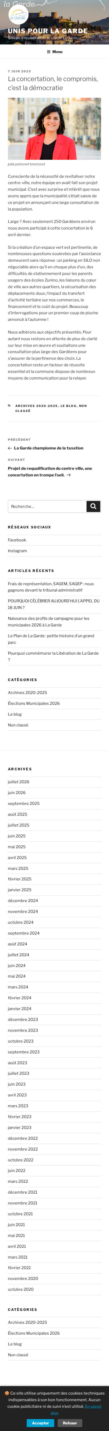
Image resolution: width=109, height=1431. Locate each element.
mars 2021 (18, 1257)
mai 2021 (16, 1235)
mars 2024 (18, 987)
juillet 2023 (18, 1073)
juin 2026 (17, 792)
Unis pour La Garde (48, 31)
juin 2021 (16, 1224)
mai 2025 (17, 846)
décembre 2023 (23, 1019)
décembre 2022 (23, 1138)
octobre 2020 (21, 1289)
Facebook (17, 540)
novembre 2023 (23, 1030)
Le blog (69, 406)
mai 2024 (17, 976)
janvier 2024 (19, 1008)
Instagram (17, 550)
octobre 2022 (20, 1160)
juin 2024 (17, 965)
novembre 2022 (23, 1149)
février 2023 (19, 1116)
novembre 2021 (22, 1203)
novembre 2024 (23, 911)
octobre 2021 (20, 1214)
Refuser (70, 1423)
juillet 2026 (18, 782)
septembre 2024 (24, 933)
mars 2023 (18, 1106)
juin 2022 (16, 1170)
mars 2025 (18, 868)
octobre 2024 (21, 922)
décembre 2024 (23, 900)
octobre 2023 (21, 1041)
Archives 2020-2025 (36, 406)
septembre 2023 (24, 1052)
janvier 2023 (19, 1127)
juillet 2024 (18, 955)
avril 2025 (17, 857)
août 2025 (17, 814)
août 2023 (17, 1063)
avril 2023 (17, 1095)
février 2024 (19, 998)
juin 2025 (17, 836)
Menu (57, 51)
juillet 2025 (18, 825)
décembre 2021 (22, 1192)
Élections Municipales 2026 (34, 703)
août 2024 (17, 944)
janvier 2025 (19, 890)
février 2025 (19, 879)
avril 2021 (17, 1246)
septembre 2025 (24, 803)
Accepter (40, 1423)
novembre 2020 (23, 1278)
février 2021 (19, 1267)
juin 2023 (17, 1084)
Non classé (18, 725)
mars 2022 (18, 1181)
